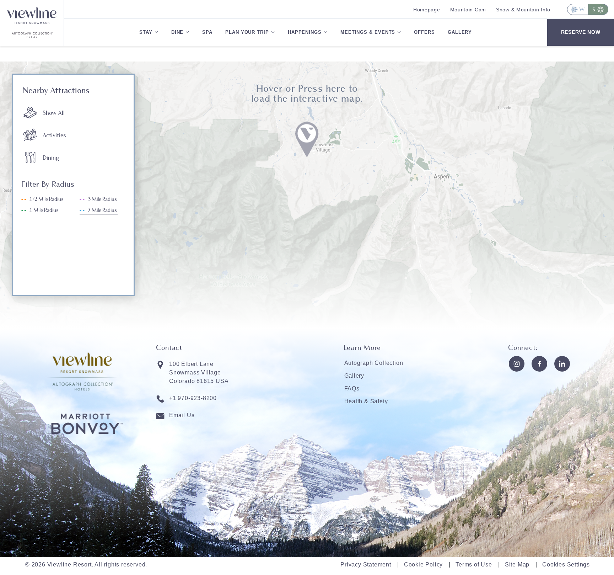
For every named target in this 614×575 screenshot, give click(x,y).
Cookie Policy (423, 564)
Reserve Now (580, 32)
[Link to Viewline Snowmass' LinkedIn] (562, 364)
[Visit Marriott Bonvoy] (87, 448)
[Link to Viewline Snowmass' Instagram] (516, 364)
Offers (424, 32)
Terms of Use (474, 564)
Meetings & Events (367, 32)
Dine (177, 32)
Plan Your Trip (247, 32)
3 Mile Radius (102, 199)
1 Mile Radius (44, 210)
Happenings (305, 32)
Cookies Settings (566, 564)
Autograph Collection (373, 363)
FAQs (352, 388)
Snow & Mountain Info (523, 9)
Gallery (460, 32)
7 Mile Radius (102, 210)
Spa (207, 32)
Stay (145, 32)
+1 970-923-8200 (193, 398)
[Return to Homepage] (32, 14)
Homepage (426, 9)
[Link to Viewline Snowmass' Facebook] (539, 364)
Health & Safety (366, 401)
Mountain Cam (468, 9)
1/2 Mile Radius (46, 199)
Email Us (181, 415)
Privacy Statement (365, 564)
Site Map (517, 564)
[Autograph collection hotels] (32, 37)
